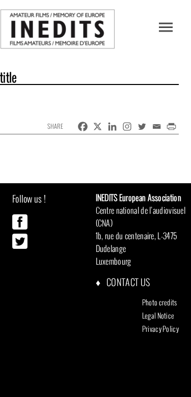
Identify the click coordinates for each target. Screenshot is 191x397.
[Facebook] (82, 126)
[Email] (156, 126)
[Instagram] (127, 126)
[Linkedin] (112, 126)
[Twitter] (141, 126)
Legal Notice (158, 315)
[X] (97, 126)
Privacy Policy (160, 329)
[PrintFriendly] (171, 126)
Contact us (127, 282)
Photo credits (159, 302)
